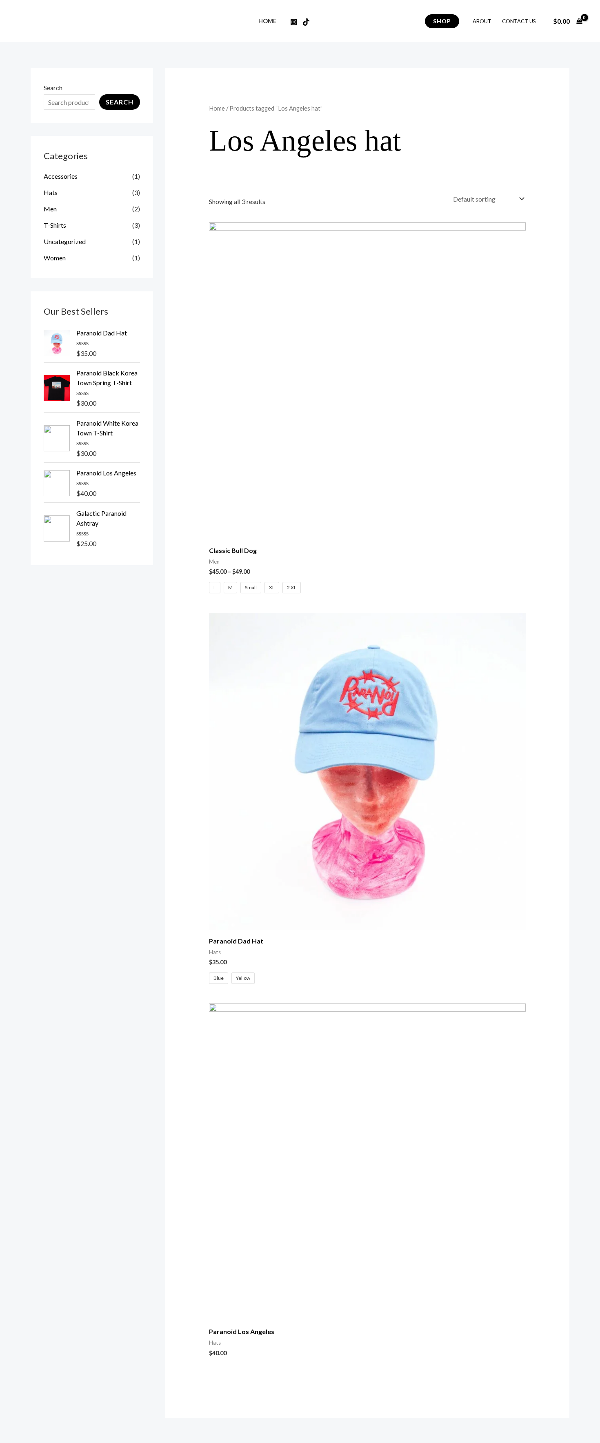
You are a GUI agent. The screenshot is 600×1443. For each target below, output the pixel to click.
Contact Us (519, 21)
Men (50, 209)
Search (53, 87)
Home (267, 21)
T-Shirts (55, 225)
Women (55, 258)
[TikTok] (306, 22)
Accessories (61, 176)
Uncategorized (65, 241)
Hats (51, 192)
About (482, 21)
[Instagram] (294, 22)
